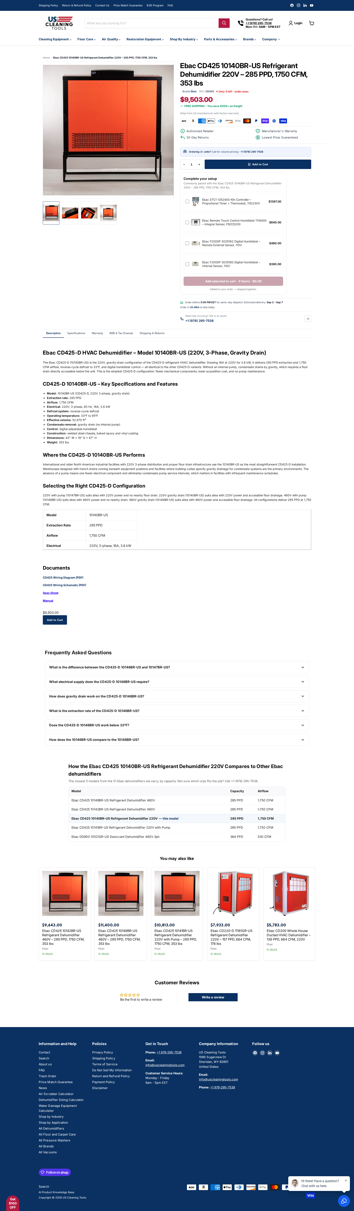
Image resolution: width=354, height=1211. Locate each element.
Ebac (45, 948)
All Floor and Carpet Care (57, 1134)
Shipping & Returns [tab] (152, 333)
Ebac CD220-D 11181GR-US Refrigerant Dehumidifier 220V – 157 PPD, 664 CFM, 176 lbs (231, 937)
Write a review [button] (213, 997)
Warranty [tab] (97, 333)
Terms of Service (105, 1064)
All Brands (46, 1146)
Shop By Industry (183, 39)
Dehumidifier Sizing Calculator (61, 1100)
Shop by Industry (51, 1117)
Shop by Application (53, 1122)
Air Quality (110, 39)
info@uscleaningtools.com (165, 1065)
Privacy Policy (102, 1052)
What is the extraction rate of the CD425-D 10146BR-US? (94, 711)
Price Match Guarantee (128, 5)
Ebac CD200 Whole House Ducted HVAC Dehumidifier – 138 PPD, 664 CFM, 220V (289, 935)
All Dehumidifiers (51, 1128)
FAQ (170, 5)
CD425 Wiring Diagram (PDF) (63, 577)
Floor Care (85, 39)
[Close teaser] (22, 1196)
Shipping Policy (48, 5)
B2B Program (155, 5)
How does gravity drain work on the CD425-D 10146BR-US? (96, 696)
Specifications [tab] (76, 333)
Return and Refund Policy (111, 1076)
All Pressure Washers (54, 1140)
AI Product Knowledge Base (56, 1192)
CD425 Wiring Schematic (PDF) (64, 585)
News (43, 1088)
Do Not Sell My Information (112, 1070)
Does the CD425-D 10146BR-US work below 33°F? (89, 725)
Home (46, 57)
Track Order (47, 1076)
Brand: (190, 91)
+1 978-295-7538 (169, 1052)
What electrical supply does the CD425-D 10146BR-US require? (99, 682)
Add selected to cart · (233, 281)
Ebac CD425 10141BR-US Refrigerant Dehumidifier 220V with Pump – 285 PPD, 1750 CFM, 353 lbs (175, 937)
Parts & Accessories (219, 39)
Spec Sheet (50, 593)
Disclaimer (100, 1088)
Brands (249, 39)
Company (270, 39)
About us (45, 1064)
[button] (12, 1203)
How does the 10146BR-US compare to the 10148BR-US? (94, 740)
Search (44, 1058)
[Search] (224, 23)
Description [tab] (53, 333)
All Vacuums (48, 1152)
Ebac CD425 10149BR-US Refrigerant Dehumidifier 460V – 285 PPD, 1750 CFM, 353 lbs (119, 937)
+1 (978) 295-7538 (252, 151)
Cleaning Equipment (54, 39)
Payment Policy (103, 1082)
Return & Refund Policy (76, 5)
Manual (48, 600)
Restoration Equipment (144, 39)
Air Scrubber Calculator (56, 1094)
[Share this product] (308, 318)
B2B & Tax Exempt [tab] (121, 333)
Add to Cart (55, 620)
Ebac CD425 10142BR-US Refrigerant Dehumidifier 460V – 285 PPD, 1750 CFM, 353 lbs (63, 937)
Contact (44, 1052)
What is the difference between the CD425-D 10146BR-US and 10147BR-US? (109, 667)
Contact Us (102, 5)
